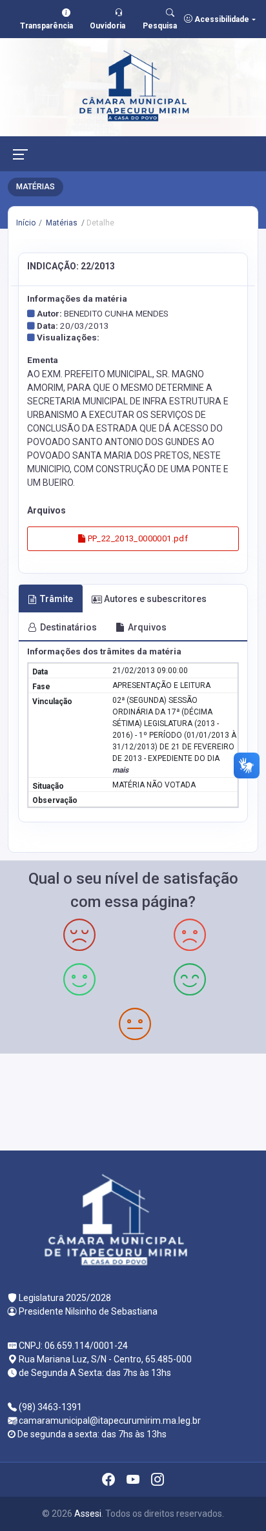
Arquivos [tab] (147, 627)
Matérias (60, 222)
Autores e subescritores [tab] (155, 599)
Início (26, 222)
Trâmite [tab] (56, 599)
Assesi (87, 1513)
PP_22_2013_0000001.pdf (136, 538)
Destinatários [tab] (68, 627)
